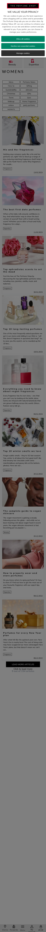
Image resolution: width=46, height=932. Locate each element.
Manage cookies (23, 53)
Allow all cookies (23, 39)
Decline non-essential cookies (23, 46)
